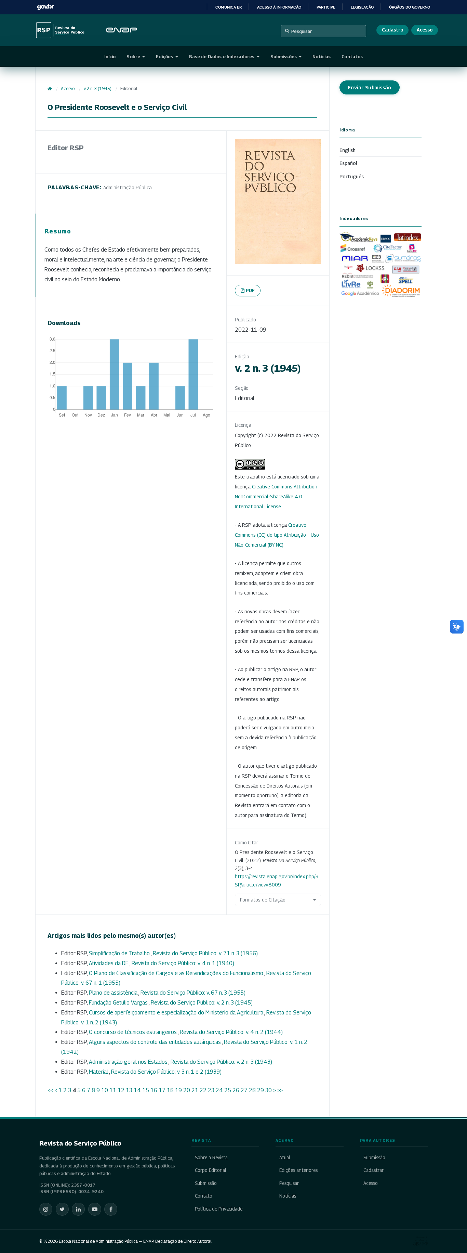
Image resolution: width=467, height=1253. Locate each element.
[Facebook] (110, 1209)
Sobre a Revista (211, 1157)
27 (244, 1090)
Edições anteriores (298, 1170)
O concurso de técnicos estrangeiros (133, 1032)
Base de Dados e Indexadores (222, 56)
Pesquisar (301, 31)
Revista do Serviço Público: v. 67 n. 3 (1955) (193, 992)
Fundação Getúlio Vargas (119, 1002)
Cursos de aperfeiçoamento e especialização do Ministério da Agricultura (176, 1012)
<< (50, 1090)
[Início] (50, 88)
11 (112, 1090)
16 (153, 1090)
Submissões (284, 56)
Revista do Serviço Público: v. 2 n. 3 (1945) (202, 1002)
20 (186, 1090)
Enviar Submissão (369, 87)
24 (219, 1090)
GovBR (45, 7)
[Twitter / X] (62, 1209)
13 (129, 1090)
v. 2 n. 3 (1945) (97, 88)
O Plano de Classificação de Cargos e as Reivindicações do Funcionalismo (176, 973)
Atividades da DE (109, 963)
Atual (284, 1157)
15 (145, 1090)
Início (110, 56)
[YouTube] (94, 1209)
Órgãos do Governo (409, 7)
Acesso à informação (279, 7)
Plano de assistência (113, 992)
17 (162, 1090)
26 (235, 1090)
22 (203, 1090)
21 (194, 1090)
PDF (250, 290)
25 (227, 1090)
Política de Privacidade (218, 1209)
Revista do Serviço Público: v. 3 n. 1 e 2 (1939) (166, 1072)
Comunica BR (228, 7)
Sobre (133, 56)
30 (268, 1090)
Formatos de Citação (262, 900)
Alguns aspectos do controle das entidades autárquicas (155, 1042)
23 (211, 1090)
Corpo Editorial (210, 1170)
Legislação (362, 7)
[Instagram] (45, 1209)
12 (121, 1090)
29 (260, 1090)
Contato (203, 1196)
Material (99, 1072)
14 (137, 1090)
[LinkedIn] (78, 1209)
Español (348, 163)
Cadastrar (373, 1170)
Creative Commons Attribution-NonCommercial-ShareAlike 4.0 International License (277, 496)
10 (104, 1090)
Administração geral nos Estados (129, 1062)
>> (280, 1090)
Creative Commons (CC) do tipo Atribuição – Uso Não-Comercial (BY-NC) (277, 535)
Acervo (68, 88)
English (347, 150)
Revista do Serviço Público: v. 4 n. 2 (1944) (231, 1032)
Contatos (352, 56)
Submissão (206, 1183)
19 (178, 1090)
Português (351, 176)
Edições (165, 56)
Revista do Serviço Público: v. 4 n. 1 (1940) (183, 963)
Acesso (424, 30)
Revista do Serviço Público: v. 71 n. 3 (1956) (205, 953)
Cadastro (392, 30)
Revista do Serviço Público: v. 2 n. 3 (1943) (221, 1062)
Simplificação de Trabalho (120, 953)
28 (252, 1090)
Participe (326, 7)
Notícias (321, 56)
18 (170, 1090)
